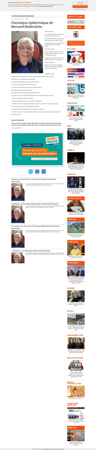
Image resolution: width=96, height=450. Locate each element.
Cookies (62, 449)
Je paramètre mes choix (80, 9)
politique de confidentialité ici (45, 6)
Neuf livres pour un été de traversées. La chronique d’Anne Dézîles (76, 119)
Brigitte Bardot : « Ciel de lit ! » (76, 398)
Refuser (80, 3)
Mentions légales (46, 449)
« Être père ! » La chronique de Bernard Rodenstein (30, 251)
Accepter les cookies (80, 6)
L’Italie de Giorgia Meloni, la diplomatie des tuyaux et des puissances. (76, 444)
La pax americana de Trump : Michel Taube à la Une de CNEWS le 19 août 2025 (76, 421)
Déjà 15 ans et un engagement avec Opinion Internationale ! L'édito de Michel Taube (76, 97)
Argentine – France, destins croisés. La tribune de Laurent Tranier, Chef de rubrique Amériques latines (76, 351)
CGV (50, 449)
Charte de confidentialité (56, 449)
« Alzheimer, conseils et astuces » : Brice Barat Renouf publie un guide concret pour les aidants (76, 43)
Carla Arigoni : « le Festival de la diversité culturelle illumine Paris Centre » (75, 304)
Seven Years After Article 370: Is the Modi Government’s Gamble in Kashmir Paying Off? (76, 235)
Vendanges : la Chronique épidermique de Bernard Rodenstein (34, 204)
